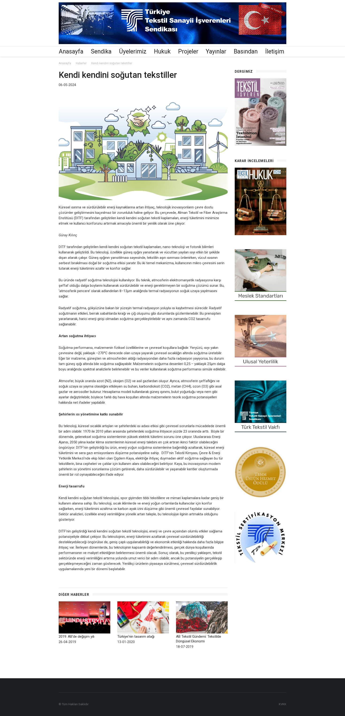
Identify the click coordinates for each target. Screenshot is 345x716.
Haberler (81, 63)
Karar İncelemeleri (254, 161)
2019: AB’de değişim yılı (76, 636)
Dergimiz (244, 71)
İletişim (274, 51)
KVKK (282, 704)
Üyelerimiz (132, 51)
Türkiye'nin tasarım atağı (135, 636)
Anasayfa (71, 51)
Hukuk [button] (162, 51)
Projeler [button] (188, 51)
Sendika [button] (101, 51)
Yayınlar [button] (216, 51)
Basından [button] (246, 51)
